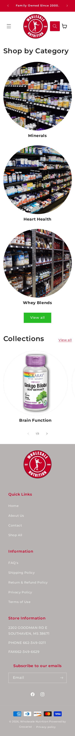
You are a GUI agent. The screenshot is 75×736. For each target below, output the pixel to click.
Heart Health (37, 219)
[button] (9, 26)
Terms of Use (19, 602)
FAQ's (13, 563)
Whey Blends (37, 302)
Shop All (15, 535)
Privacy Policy (20, 592)
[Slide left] (28, 433)
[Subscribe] (61, 678)
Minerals (37, 135)
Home (13, 506)
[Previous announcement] (7, 5)
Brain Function (35, 420)
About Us (16, 516)
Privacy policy (46, 727)
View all (37, 318)
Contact (15, 525)
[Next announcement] (67, 5)
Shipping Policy (21, 573)
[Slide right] (46, 433)
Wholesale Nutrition (34, 721)
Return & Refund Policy (28, 582)
